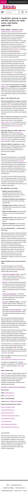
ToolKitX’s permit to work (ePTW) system (11, 31)
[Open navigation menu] (2, 12)
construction (4, 127)
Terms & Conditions (20, 488)
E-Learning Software (6, 421)
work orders (8, 139)
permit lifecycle (16, 49)
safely (5, 352)
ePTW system (16, 267)
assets (2, 139)
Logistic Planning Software (8, 410)
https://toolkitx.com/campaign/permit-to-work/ (13, 359)
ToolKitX (3, 373)
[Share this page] (26, 12)
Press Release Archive (16, 485)
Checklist (4, 282)
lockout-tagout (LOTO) (7, 122)
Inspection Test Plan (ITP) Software (10, 427)
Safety (3, 84)
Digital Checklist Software (7, 412)
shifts (19, 196)
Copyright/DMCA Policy (7, 490)
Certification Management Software (10, 415)
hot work (15, 72)
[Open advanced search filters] (22, 12)
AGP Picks (3, 2)
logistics (15, 236)
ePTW (25, 183)
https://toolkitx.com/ (9, 395)
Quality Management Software (9, 424)
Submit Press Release (8, 488)
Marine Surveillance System (8, 407)
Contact (25, 490)
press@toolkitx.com (9, 392)
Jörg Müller (6, 86)
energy (14, 125)
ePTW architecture (17, 132)
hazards (9, 104)
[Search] (19, 12)
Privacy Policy (17, 490)
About (7, 485)
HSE (17, 88)
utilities (18, 125)
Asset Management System (8, 418)
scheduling (15, 349)
